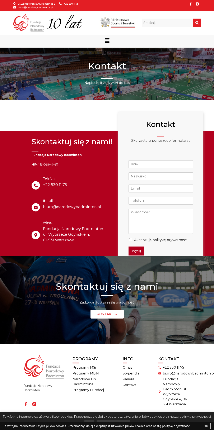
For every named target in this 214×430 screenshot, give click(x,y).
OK (206, 426)
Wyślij (136, 251)
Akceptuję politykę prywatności (160, 240)
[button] (107, 41)
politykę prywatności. (176, 426)
